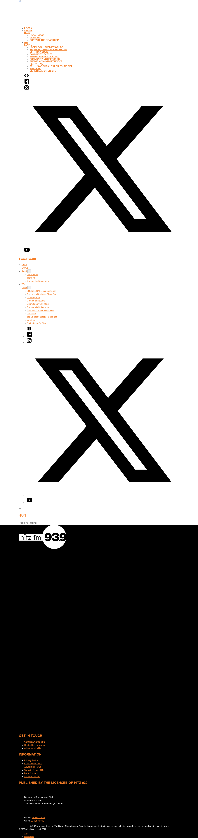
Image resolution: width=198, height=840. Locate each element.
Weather (35, 68)
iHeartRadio (29, 837)
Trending (35, 38)
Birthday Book (39, 52)
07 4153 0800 (37, 821)
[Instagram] (26, 89)
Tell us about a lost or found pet (51, 66)
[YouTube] (27, 252)
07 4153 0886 (38, 817)
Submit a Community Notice (46, 61)
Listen (28, 28)
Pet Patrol (36, 64)
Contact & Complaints (34, 742)
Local (28, 45)
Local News (37, 35)
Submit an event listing (44, 57)
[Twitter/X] (101, 245)
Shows (28, 31)
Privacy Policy (31, 760)
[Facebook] (27, 83)
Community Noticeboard (45, 59)
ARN (26, 834)
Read (27, 33)
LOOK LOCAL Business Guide (46, 47)
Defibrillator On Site (43, 71)
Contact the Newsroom (44, 40)
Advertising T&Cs (32, 767)
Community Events (41, 54)
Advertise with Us (32, 748)
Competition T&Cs (33, 764)
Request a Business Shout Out (48, 49)
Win (26, 42)
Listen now (25, 259)
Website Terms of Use (34, 770)
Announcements (32, 776)
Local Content (31, 773)
